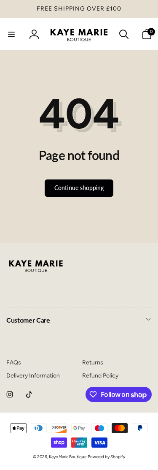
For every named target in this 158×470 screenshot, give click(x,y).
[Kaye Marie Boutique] (35, 274)
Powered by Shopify (106, 456)
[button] (11, 34)
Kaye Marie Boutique (67, 456)
